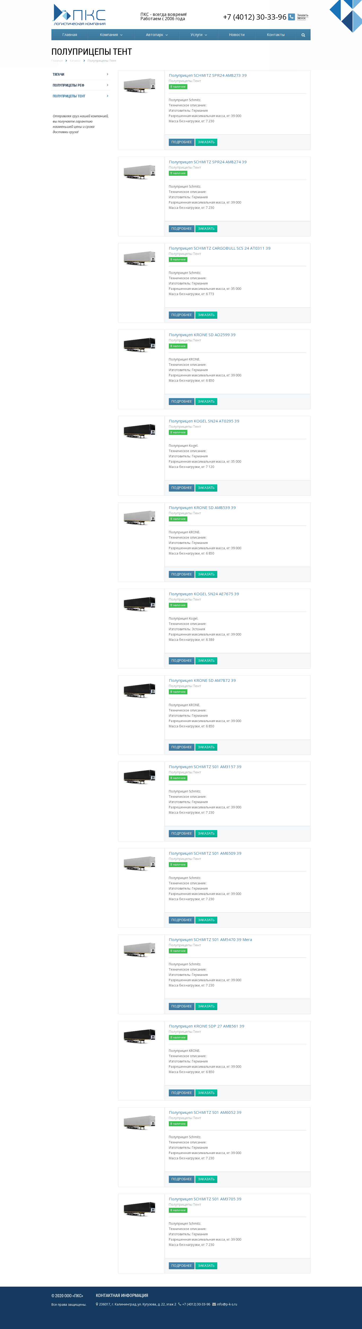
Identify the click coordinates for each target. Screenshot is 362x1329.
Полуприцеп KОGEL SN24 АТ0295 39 (204, 421)
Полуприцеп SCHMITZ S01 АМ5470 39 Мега (210, 939)
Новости (237, 34)
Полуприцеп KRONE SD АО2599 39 (202, 334)
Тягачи (58, 74)
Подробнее (181, 141)
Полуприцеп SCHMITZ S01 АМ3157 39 (205, 766)
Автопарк (155, 34)
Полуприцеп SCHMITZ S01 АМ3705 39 (205, 1198)
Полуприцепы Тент (69, 95)
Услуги (198, 34)
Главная (69, 34)
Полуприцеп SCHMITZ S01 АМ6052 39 (205, 1112)
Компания (110, 34)
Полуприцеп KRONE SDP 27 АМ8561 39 (206, 1026)
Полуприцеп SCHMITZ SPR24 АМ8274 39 (208, 161)
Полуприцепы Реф (68, 85)
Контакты (276, 34)
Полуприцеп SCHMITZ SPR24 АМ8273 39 (208, 75)
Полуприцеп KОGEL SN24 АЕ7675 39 (204, 593)
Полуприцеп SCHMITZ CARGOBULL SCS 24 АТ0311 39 (220, 248)
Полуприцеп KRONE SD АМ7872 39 (202, 680)
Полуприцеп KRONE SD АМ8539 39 (202, 507)
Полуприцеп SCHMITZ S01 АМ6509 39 (205, 853)
